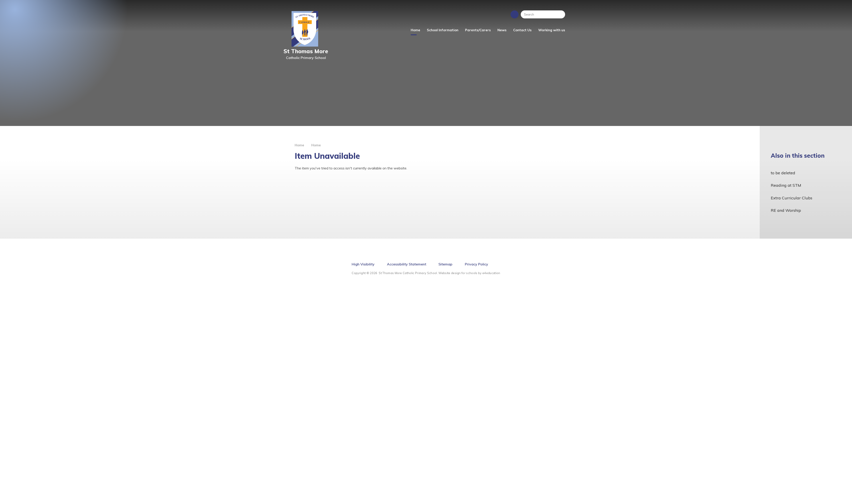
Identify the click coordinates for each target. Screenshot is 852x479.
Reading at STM (786, 185)
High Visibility (363, 264)
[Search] (559, 14)
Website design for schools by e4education (469, 273)
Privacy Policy (476, 264)
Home (299, 145)
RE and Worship (786, 210)
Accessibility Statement (406, 264)
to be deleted (783, 172)
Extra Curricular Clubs (791, 197)
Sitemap (445, 264)
